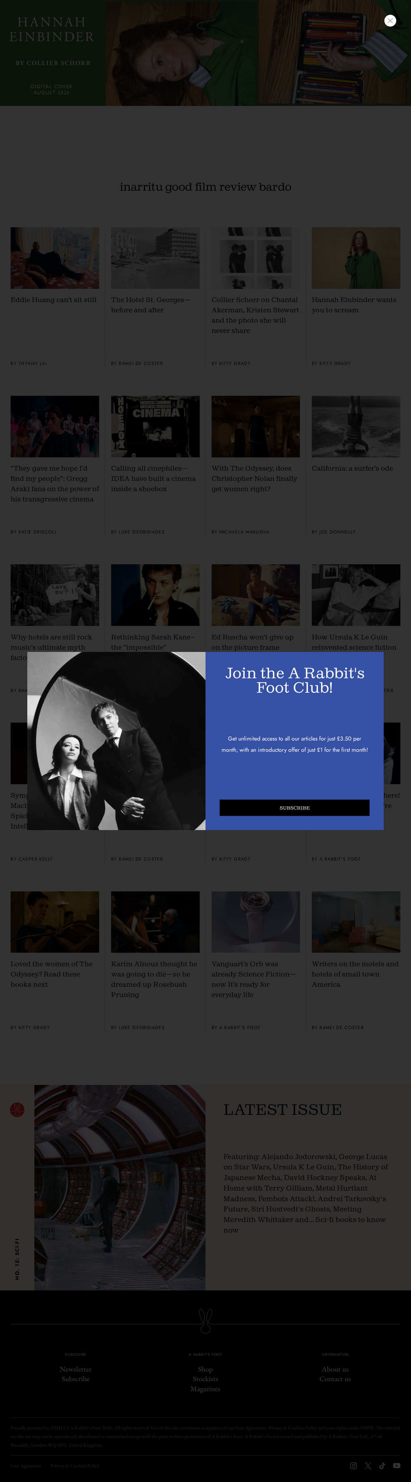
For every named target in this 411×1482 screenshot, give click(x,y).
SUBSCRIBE (295, 808)
